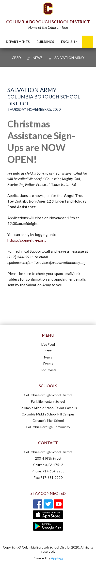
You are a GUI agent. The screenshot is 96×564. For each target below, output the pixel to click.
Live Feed (48, 344)
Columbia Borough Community (48, 427)
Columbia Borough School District (48, 395)
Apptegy (57, 558)
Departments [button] (18, 42)
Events (48, 364)
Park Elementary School (48, 401)
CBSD (16, 57)
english (68, 42)
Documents (48, 370)
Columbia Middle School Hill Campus (48, 414)
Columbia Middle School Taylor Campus (48, 408)
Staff (48, 351)
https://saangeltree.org (26, 240)
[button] (45, 42)
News (38, 57)
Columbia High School (48, 421)
